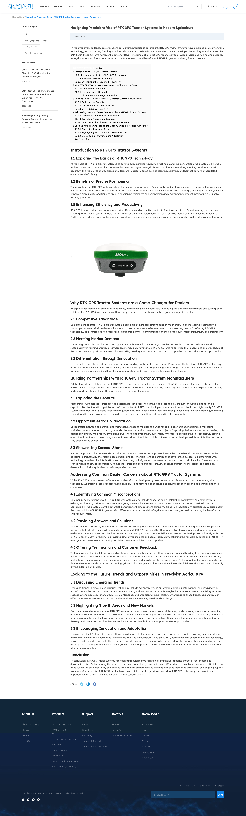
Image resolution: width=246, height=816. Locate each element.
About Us (117, 729)
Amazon (146, 746)
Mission (26, 729)
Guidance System (61, 724)
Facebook (147, 724)
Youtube (146, 741)
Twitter (146, 729)
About (71, 6)
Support (95, 6)
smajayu (98, 68)
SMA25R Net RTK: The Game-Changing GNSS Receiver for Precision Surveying (36, 73)
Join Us (123, 6)
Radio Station (59, 750)
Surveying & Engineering (36, 40)
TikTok (145, 735)
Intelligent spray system (65, 766)
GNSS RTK (57, 755)
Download (87, 729)
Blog (82, 6)
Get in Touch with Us (123, 735)
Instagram (148, 752)
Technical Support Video (95, 746)
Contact (109, 6)
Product (44, 6)
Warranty (87, 735)
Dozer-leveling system (64, 738)
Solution (58, 6)
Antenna (56, 744)
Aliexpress (147, 757)
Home (15, 17)
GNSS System (31, 47)
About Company (30, 724)
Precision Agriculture (34, 53)
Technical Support (91, 741)
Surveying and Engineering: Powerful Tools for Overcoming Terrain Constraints (37, 119)
